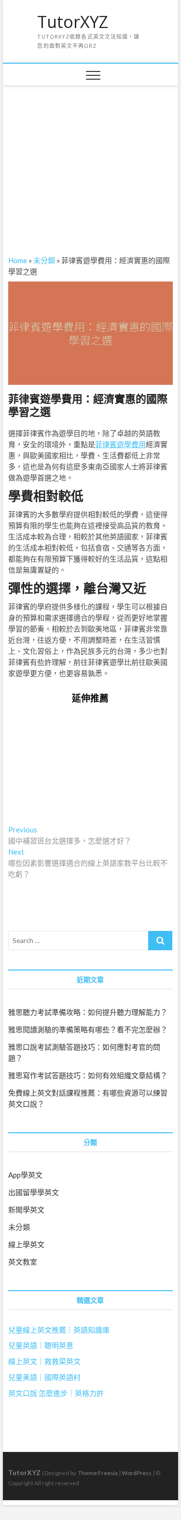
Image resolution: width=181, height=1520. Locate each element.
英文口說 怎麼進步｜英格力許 (56, 1393)
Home (17, 260)
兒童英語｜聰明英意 (40, 1345)
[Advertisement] (91, 158)
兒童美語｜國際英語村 (44, 1377)
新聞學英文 (26, 1209)
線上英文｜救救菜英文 (44, 1361)
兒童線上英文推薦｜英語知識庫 (59, 1329)
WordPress (137, 1473)
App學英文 (25, 1174)
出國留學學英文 (33, 1192)
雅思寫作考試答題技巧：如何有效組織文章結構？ (87, 1075)
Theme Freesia (98, 1473)
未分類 (44, 260)
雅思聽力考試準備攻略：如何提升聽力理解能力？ (87, 1012)
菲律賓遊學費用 (120, 444)
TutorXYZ (72, 22)
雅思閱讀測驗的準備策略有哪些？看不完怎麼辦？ (87, 1029)
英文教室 (22, 1261)
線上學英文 (26, 1244)
